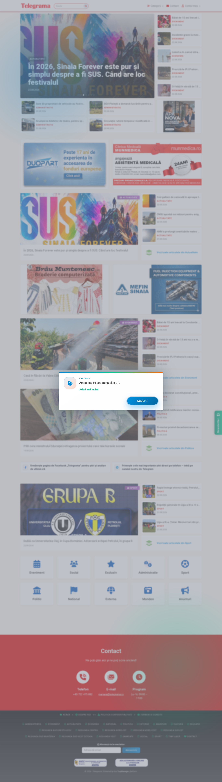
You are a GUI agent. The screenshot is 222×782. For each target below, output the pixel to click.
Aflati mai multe (88, 389)
